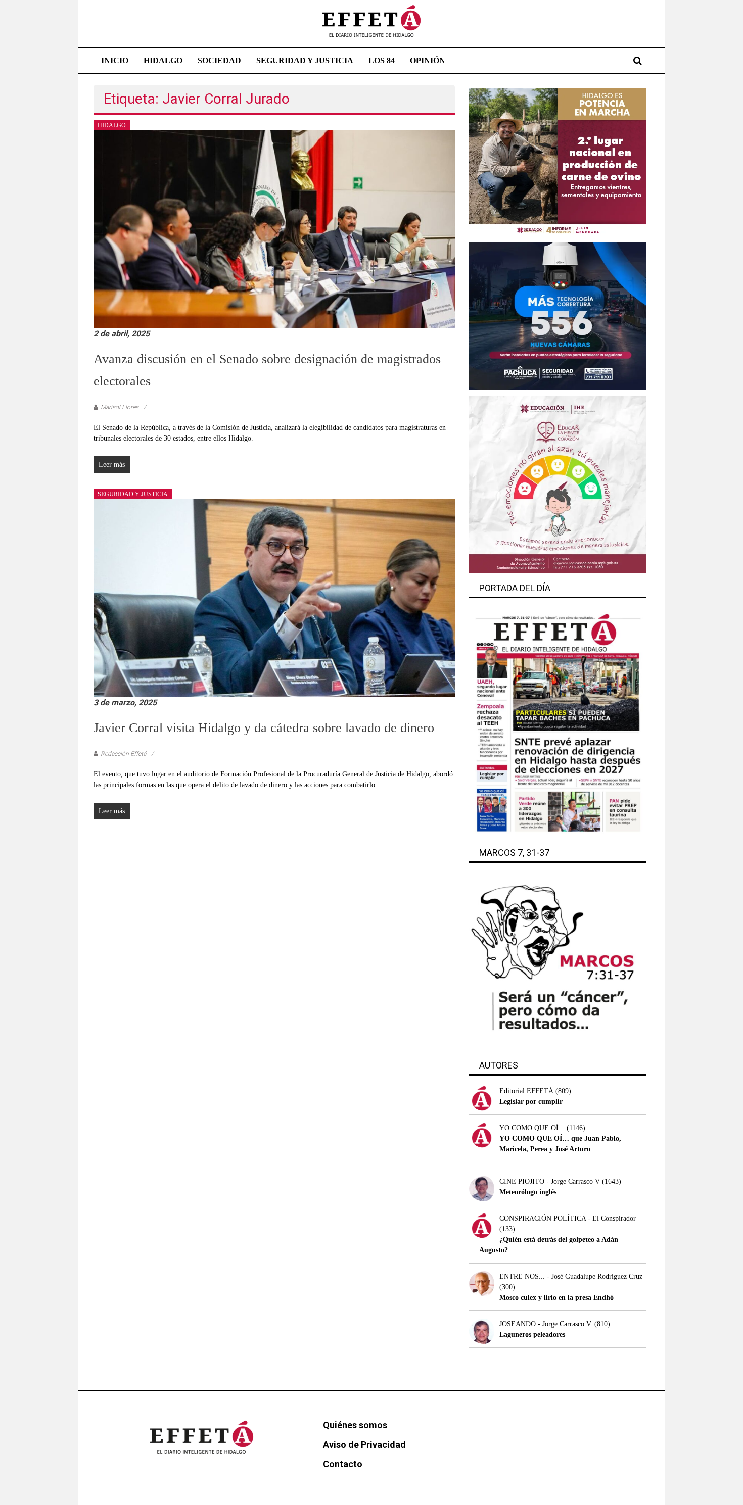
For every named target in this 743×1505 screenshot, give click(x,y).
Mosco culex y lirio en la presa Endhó (556, 1297)
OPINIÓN (427, 60)
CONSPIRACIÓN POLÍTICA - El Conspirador (567, 1218)
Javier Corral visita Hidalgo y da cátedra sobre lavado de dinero (264, 727)
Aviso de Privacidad (364, 1444)
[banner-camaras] (557, 315)
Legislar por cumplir (531, 1101)
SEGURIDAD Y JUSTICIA (304, 60)
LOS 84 (381, 60)
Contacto (342, 1464)
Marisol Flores (119, 407)
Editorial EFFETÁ (526, 1091)
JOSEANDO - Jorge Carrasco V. (545, 1324)
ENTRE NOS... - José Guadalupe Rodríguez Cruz (570, 1276)
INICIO (114, 60)
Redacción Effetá (123, 753)
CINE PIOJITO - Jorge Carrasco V (549, 1181)
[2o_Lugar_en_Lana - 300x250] (557, 161)
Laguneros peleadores (532, 1334)
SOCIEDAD (219, 60)
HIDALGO (163, 60)
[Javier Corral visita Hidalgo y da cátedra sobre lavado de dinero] (274, 597)
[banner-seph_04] (557, 484)
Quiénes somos (355, 1425)
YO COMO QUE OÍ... (532, 1128)
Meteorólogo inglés (527, 1192)
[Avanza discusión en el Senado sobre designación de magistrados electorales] (274, 228)
